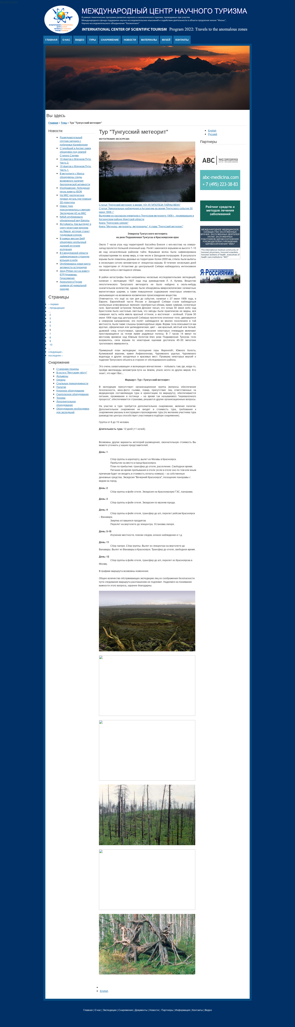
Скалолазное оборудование (72, 394)
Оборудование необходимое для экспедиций (72, 410)
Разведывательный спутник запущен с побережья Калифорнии (74, 141)
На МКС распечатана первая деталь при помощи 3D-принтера (75, 198)
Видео (79, 39)
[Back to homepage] (146, 32)
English (104, 991)
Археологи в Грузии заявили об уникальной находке (73, 285)
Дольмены (62, 376)
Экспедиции (110, 1010)
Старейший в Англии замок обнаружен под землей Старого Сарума (75, 151)
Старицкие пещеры (67, 368)
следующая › (55, 351)
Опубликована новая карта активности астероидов (75, 265)
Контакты (182, 39)
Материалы (149, 39)
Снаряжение (110, 39)
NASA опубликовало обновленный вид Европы (75, 218)
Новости (130, 39)
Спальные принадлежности (72, 383)
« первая (53, 304)
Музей (166, 39)
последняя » (55, 355)
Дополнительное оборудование (66, 403)
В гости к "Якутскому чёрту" (71, 372)
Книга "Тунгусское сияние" (113, 222)
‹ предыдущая (56, 307)
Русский (212, 134)
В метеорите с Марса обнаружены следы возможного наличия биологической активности (75, 179)
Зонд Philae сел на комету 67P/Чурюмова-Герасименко (75, 274)
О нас (66, 39)
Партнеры (167, 1010)
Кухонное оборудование (70, 390)
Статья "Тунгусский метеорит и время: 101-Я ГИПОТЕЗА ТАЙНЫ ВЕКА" (139, 204)
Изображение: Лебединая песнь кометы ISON (75, 189)
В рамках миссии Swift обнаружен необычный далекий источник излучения (73, 244)
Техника (60, 397)
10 (51, 344)
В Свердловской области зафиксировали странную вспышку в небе (74, 256)
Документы (141, 1010)
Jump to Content (9, 1)
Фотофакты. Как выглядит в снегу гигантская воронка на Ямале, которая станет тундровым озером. (75, 229)
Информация (182, 1010)
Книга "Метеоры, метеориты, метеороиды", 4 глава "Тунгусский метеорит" (141, 226)
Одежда (60, 379)
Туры (92, 39)
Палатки (61, 387)
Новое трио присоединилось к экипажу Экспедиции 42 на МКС (75, 209)
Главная (51, 39)
